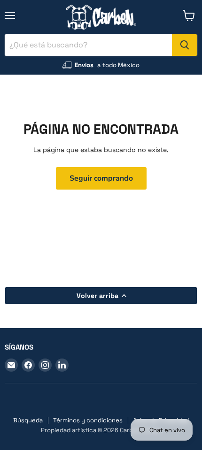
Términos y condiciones (88, 420)
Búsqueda (28, 420)
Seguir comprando (101, 178)
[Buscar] (184, 45)
